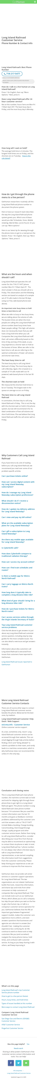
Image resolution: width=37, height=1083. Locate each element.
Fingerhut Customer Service (12, 1028)
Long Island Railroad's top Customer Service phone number (16, 991)
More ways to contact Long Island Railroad (18, 1007)
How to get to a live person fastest (15, 996)
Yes (28, 1044)
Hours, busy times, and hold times (15, 1000)
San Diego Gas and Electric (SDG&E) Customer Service (15, 1019)
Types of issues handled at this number (17, 1003)
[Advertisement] (18, 129)
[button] (35, 2)
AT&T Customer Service (11, 1025)
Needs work (18, 1048)
